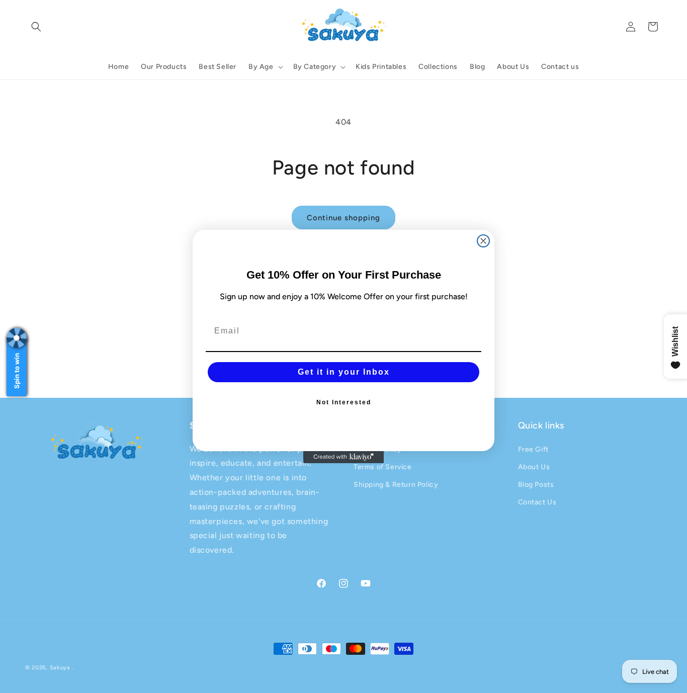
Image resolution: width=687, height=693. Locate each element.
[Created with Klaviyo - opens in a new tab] (343, 457)
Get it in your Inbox (344, 372)
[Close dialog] (483, 241)
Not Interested (343, 402)
